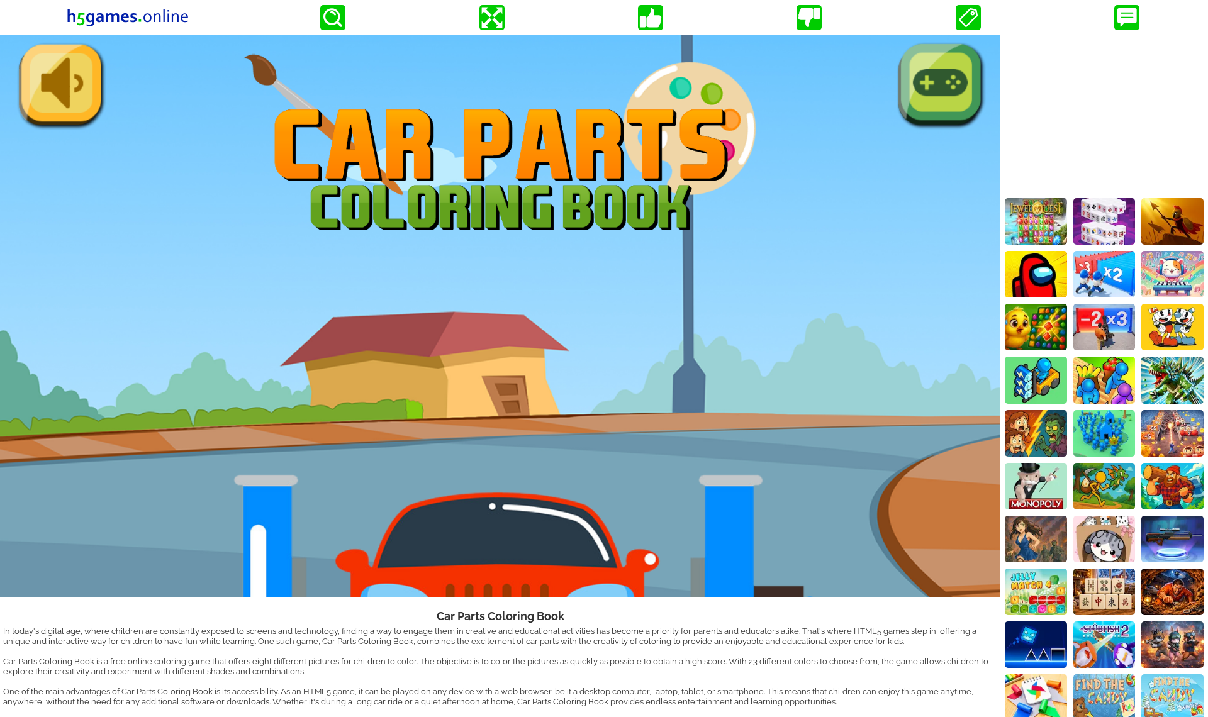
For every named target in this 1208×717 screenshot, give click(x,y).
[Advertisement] (1104, 113)
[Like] (650, 17)
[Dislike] (809, 17)
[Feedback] (1126, 17)
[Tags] (968, 17)
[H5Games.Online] (127, 17)
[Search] (332, 17)
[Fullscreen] (492, 17)
